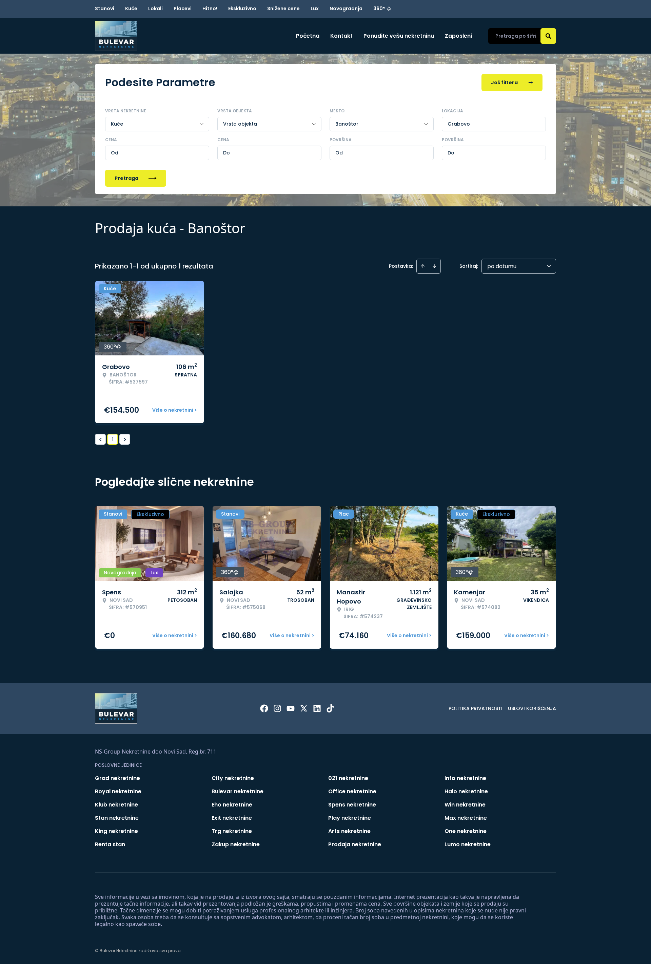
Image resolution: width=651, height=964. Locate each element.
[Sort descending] (434, 266)
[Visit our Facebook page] (264, 708)
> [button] (125, 439)
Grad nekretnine (117, 778)
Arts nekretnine (349, 831)
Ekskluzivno (242, 8)
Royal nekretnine (118, 791)
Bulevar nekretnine (237, 791)
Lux (315, 8)
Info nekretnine (465, 778)
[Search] (548, 36)
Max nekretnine (466, 818)
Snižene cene (283, 8)
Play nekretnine (349, 818)
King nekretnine (116, 831)
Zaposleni (458, 36)
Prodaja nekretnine (354, 844)
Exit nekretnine (232, 818)
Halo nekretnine (466, 791)
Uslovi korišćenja (532, 708)
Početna (307, 36)
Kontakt (341, 36)
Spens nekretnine (352, 805)
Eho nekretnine (232, 805)
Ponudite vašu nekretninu (398, 36)
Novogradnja (346, 8)
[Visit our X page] (304, 708)
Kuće (131, 8)
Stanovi (104, 8)
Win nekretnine (465, 805)
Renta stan (110, 844)
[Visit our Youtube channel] (291, 708)
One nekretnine (466, 831)
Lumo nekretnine (468, 844)
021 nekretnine (348, 778)
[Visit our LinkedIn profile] (317, 708)
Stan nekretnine (117, 818)
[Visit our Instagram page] (277, 708)
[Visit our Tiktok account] (330, 708)
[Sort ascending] (423, 266)
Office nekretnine (352, 791)
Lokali (155, 8)
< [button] (100, 439)
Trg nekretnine (232, 831)
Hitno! (209, 8)
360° (379, 8)
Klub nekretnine (116, 805)
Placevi (183, 8)
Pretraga (126, 178)
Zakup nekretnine (236, 844)
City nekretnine (233, 778)
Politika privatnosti (475, 708)
